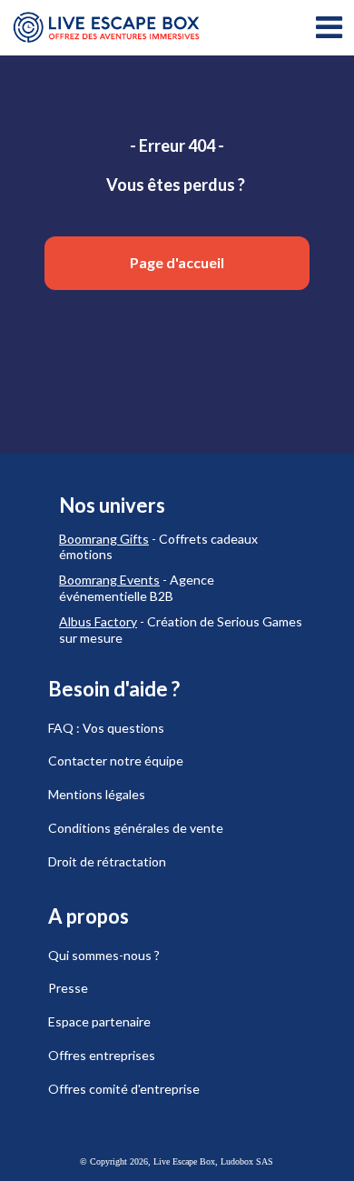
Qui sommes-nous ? (104, 955)
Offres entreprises (101, 1055)
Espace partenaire (99, 1021)
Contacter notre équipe (115, 760)
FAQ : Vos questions (106, 728)
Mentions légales (96, 794)
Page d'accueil (177, 262)
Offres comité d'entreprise (124, 1088)
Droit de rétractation (107, 861)
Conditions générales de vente (135, 828)
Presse (68, 988)
